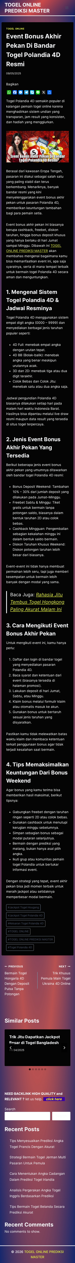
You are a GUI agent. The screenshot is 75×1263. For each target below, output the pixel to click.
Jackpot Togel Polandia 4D (25, 915)
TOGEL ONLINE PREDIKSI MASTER (30, 939)
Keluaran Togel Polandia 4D (26, 923)
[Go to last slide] (11, 1047)
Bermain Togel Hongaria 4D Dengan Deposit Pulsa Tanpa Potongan (17, 980)
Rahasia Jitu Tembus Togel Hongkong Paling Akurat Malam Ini (37, 602)
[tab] (30, 1069)
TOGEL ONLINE (15, 28)
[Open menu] (66, 8)
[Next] (64, 1047)
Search (10, 1109)
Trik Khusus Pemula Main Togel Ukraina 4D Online (55, 975)
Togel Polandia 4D (20, 947)
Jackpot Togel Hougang (23, 907)
